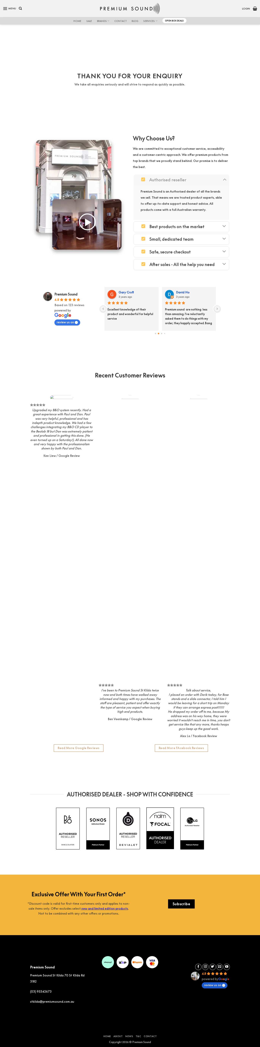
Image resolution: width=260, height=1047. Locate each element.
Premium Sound (65, 294)
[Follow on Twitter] (212, 967)
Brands (102, 20)
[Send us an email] (219, 967)
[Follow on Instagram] (205, 967)
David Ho (94, 292)
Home (77, 20)
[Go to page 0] (155, 333)
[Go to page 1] (158, 333)
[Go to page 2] (162, 333)
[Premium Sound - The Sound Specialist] (130, 8)
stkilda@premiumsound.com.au (52, 1001)
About (118, 1036)
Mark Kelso (153, 292)
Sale (89, 20)
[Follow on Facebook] (198, 967)
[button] (9, 8)
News (129, 1036)
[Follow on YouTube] (226, 967)
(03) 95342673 (41, 991)
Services (149, 20)
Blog (135, 20)
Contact (120, 20)
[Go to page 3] (164, 333)
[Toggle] (224, 179)
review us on (65, 322)
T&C (138, 1036)
